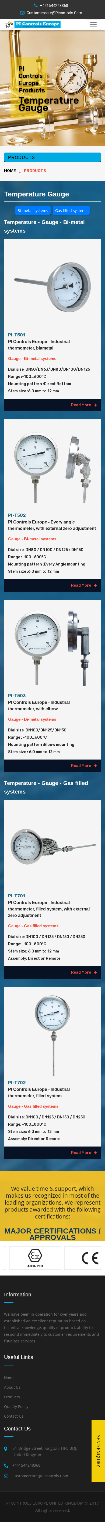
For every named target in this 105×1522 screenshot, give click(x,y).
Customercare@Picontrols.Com (40, 1475)
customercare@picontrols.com (54, 13)
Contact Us (13, 1416)
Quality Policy (16, 1406)
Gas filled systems (71, 210)
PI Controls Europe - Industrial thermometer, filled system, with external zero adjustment (49, 909)
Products (12, 1396)
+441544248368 (54, 5)
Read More (81, 405)
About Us (12, 1387)
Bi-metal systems (33, 210)
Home (10, 170)
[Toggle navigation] (93, 24)
